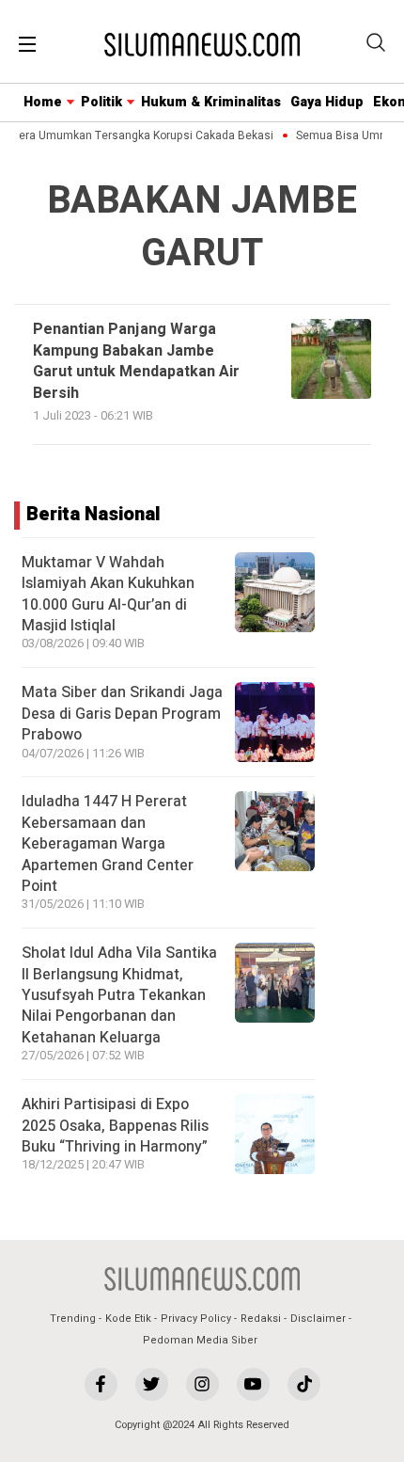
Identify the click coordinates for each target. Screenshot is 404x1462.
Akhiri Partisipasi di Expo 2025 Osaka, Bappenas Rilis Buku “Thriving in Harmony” (115, 1125)
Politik (101, 102)
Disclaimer (318, 1318)
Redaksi (261, 1318)
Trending (73, 1318)
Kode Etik (128, 1318)
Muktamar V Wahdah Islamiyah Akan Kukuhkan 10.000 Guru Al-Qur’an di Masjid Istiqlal (108, 594)
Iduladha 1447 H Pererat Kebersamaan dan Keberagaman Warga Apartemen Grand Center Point (108, 844)
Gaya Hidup (327, 102)
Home (42, 102)
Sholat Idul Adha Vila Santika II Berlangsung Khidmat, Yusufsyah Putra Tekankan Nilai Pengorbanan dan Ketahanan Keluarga (119, 995)
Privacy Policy (196, 1318)
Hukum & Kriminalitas (211, 102)
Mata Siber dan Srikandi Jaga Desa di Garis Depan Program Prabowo (122, 713)
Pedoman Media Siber (200, 1340)
